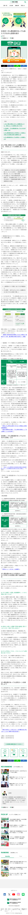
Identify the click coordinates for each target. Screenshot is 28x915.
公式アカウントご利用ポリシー (24, 909)
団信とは (23, 5)
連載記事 (17, 5)
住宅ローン (5, 38)
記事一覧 (5, 5)
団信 (12, 38)
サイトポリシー (9, 909)
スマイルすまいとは (2, 909)
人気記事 (11, 5)
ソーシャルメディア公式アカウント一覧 (16, 909)
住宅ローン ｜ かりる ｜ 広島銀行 (11, 569)
